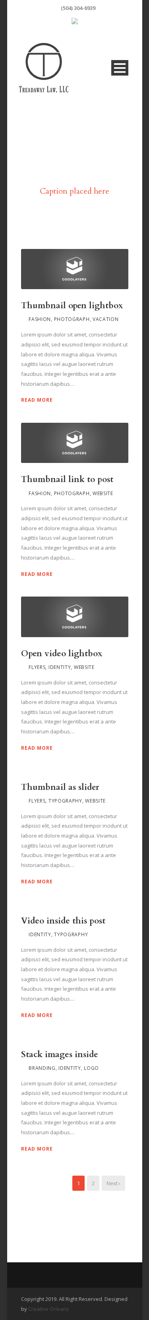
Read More (37, 400)
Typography (65, 800)
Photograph (72, 319)
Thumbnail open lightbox (72, 305)
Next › (113, 1183)
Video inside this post (63, 921)
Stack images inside (59, 1054)
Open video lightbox (61, 653)
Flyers (37, 667)
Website (103, 493)
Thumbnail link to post (67, 479)
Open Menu (119, 68)
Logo (91, 1068)
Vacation (106, 319)
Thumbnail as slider (60, 787)
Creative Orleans (48, 1308)
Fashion (40, 319)
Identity (59, 667)
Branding (42, 1068)
